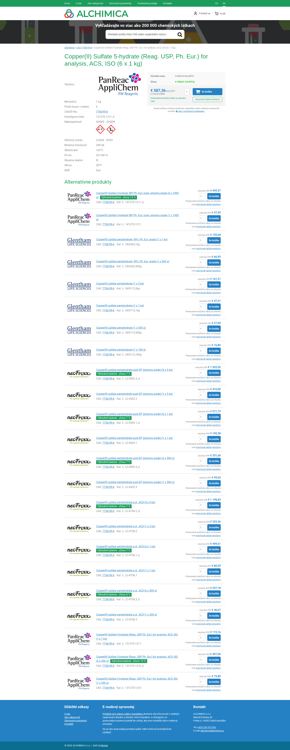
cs (216, 3)
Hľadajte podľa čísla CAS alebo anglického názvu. (137, 34)
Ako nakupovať (72, 717)
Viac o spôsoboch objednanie (191, 111)
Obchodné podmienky (75, 720)
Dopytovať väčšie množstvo (207, 99)
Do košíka (214, 196)
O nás (67, 714)
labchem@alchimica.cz (212, 730)
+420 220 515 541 (206, 727)
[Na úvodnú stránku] (96, 13)
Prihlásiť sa (204, 13)
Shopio (104, 745)
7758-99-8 (102, 111)
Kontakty (68, 724)
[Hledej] (179, 34)
